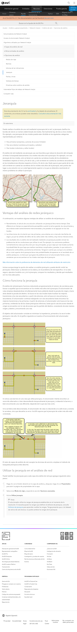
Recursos (36, 9)
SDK (57, 14)
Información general (11, 9)
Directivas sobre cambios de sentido (18, 85)
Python (50, 14)
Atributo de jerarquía (15, 507)
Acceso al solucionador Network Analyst (17, 38)
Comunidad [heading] (28, 543)
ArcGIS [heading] (4, 543)
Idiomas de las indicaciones (15, 68)
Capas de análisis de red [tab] (13, 47)
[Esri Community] (62, 538)
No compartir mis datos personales (68, 621)
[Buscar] (69, 3)
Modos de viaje (11, 59)
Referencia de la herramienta (34, 14)
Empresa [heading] (5, 576)
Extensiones (48, 9)
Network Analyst (35, 28)
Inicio (4, 14)
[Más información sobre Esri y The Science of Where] (6, 536)
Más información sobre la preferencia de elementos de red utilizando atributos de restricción (36, 262)
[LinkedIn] (71, 534)
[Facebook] (62, 534)
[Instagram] (67, 538)
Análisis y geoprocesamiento (18, 28)
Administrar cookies (55, 621)
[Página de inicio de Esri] (5, 3)
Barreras (8, 64)
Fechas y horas (10, 76)
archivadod (32, 111)
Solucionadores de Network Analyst (15, 34)
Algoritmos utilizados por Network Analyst (17, 42)
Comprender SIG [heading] (52, 543)
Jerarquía (9, 72)
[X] (67, 534)
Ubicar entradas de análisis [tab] (14, 51)
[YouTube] (71, 538)
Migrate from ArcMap (66, 14)
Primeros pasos (12, 14)
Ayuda (23, 14)
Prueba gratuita (61, 9)
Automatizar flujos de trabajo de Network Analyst (19, 89)
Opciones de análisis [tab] (12, 55)
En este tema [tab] (8, 123)
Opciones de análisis (60, 28)
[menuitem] (13, 548)
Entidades (25, 9)
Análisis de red (47, 28)
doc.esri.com (49, 18)
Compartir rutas (9, 94)
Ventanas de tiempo (12, 81)
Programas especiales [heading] (31, 576)
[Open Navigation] (74, 3)
